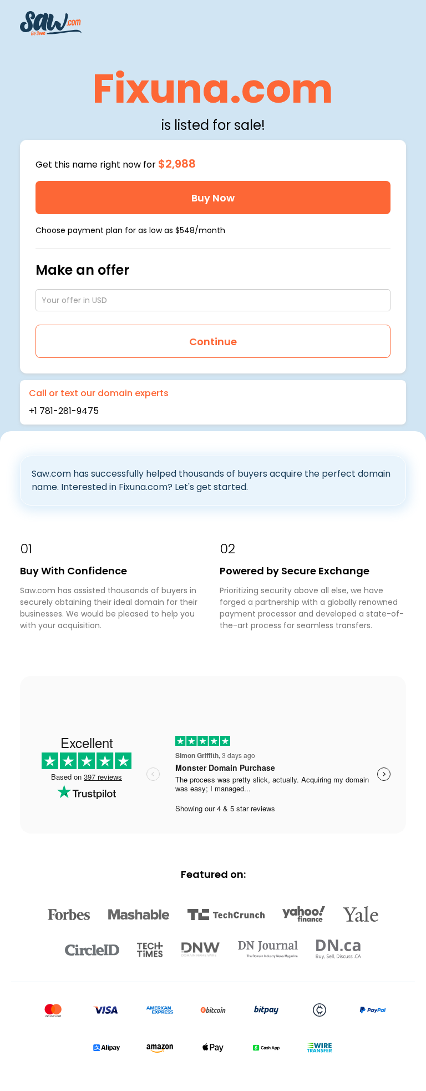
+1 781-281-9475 (64, 411)
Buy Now (213, 198)
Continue (213, 341)
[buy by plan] (383, 230)
